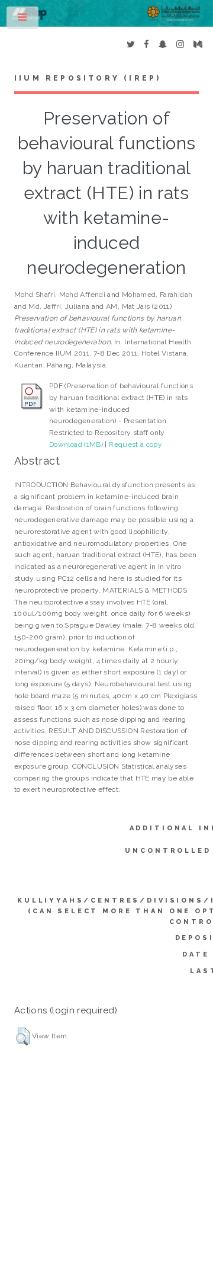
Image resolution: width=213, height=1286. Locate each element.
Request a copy (135, 444)
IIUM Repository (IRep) (87, 78)
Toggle (23, 20)
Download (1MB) (76, 444)
